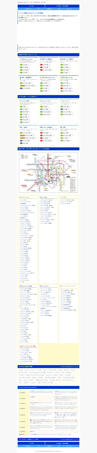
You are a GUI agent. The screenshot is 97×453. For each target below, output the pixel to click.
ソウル (33, 420)
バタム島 (40, 392)
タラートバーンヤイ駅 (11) (46, 290)
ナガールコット (69, 420)
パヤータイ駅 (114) (24, 361)
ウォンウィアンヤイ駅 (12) (46, 216)
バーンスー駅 (23, 290)
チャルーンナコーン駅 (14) (66, 201)
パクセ (37, 414)
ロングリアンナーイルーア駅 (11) (27, 273)
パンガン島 (52, 380)
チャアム (60, 370)
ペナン (43, 407)
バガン (64, 407)
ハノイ (64, 402)
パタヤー (45, 370)
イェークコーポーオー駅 (25, 201)
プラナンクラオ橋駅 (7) (45, 301)
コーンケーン (22, 375)
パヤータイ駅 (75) (24, 237)
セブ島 (63, 396)
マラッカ (33, 408)
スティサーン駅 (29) (24, 301)
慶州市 (38, 421)
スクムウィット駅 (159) (25, 311)
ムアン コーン (36, 415)
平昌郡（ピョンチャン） (37, 422)
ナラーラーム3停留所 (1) (66, 297)
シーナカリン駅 (23, 276)
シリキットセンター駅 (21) (25, 313)
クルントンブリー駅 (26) (46, 214)
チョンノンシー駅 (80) (45, 207)
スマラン (51, 392)
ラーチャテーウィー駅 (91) (25, 239)
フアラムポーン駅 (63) (25, 322)
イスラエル (43, 434)
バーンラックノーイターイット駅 (47, 297)
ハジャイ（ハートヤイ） (29, 380)
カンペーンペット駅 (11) (25, 292)
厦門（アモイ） (74, 415)
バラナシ (34, 428)
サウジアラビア (60, 434)
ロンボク (36, 392)
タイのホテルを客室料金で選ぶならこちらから (69, 366)
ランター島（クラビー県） (50, 377)
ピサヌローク (69, 372)
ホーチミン (60, 402)
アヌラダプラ (72, 428)
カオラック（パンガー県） (37, 377)
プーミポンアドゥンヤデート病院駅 (27, 205)
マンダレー (62, 408)
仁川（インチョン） (48, 420)
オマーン (47, 434)
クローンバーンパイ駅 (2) (46, 288)
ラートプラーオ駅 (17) (25, 297)
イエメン (38, 434)
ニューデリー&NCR (36, 425)
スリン (20, 382)
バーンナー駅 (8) (23, 264)
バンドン (44, 391)
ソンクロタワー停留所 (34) (66, 292)
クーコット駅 (23, 200)
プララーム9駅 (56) (24, 308)
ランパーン (57, 372)
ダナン (65, 404)
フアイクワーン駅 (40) (25, 303)
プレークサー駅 (23, 278)
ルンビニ (63, 421)
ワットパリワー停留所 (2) (66, 301)
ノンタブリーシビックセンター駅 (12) (48, 306)
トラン (20, 380)
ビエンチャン (35, 412)
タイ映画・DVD (28, 8)
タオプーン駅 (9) (23, 288)
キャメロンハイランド (47, 408)
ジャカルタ (37, 391)
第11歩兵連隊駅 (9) (24, 214)
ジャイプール (44, 427)
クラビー (60, 377)
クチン (47, 409)
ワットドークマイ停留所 (66, 302)
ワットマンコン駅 (24, 324)
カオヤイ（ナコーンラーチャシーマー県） (35, 375)
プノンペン (67, 391)
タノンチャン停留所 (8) (66, 295)
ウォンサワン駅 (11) (45, 312)
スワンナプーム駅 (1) (24, 348)
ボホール (57, 398)
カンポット (64, 392)
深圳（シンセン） (60, 414)
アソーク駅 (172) (23, 248)
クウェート (55, 434)
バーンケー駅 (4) (23, 340)
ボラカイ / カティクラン (69, 396)
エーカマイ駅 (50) (24, 253)
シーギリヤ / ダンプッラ (60, 427)
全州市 (46, 421)
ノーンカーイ (33, 382)
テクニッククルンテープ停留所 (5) (68, 294)
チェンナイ (48, 425)
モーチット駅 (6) (23, 228)
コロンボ (61, 425)
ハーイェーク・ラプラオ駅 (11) (26, 226)
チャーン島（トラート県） (24, 377)
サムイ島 (39, 370)
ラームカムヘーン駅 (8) (25, 356)
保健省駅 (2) (43, 308)
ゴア (45, 425)
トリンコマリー (67, 428)
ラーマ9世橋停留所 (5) (65, 304)
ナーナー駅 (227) (23, 246)
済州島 (42, 420)
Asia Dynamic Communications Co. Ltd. (47, 451)
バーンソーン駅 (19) (45, 313)
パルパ (73, 421)
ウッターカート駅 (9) (45, 221)
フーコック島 (69, 404)
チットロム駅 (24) (24, 242)
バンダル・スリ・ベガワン (45, 402)
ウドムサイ (44, 415)
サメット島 (67, 375)
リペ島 (39, 382)
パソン (40, 415)
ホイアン (67, 402)
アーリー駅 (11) (23, 232)
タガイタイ (64, 398)
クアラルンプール (37, 407)
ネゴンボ (72, 425)
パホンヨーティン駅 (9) (25, 296)
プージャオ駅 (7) (23, 269)
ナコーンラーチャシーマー (68, 380)
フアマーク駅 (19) (24, 354)
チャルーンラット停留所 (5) (67, 306)
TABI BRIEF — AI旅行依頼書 (62, 6)
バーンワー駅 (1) (23, 334)
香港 (63, 417)
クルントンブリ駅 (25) (65, 200)
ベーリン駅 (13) (23, 265)
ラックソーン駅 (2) (24, 341)
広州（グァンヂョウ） (69, 412)
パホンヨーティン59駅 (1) (25, 210)
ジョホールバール (39, 408)
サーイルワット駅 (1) (24, 280)
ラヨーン (61, 375)
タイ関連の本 (49, 8)
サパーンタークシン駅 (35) (46, 212)
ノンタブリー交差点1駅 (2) (46, 303)
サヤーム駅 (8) (23, 241)
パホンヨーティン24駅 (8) (25, 225)
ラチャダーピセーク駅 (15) (25, 299)
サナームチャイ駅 (24, 327)
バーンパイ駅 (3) (23, 333)
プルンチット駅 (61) (24, 244)
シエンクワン (48, 414)
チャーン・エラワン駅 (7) (25, 271)
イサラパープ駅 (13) (24, 329)
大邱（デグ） (42, 421)
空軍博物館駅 (23, 203)
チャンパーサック (42, 414)
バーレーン (65, 434)
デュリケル (70, 421)
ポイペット (59, 394)
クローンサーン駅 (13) (65, 203)
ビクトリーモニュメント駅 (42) (26, 235)
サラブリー (26, 382)
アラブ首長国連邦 (33, 434)
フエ (59, 404)
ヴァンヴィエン (33, 414)
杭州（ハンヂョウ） (67, 414)
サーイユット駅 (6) (24, 208)
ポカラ (64, 420)
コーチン (38, 428)
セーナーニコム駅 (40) (25, 221)
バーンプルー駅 (44, 294)
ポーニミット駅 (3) (44, 217)
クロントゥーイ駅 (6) (24, 315)
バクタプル (59, 421)
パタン (66, 421)
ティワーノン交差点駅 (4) (46, 310)
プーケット (33, 370)
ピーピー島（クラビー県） (69, 377)
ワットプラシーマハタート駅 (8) (27, 212)
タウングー (72, 408)
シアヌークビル (73, 391)
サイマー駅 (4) (44, 299)
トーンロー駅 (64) (24, 251)
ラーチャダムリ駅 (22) (45, 203)
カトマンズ (60, 420)
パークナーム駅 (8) (24, 274)
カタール (50, 434)
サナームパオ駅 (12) (24, 233)
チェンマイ (27, 370)
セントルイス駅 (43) (45, 208)
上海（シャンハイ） (60, 412)
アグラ (40, 427)
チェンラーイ (50, 372)
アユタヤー (66, 370)
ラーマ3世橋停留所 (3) (65, 308)
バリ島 (41, 391)
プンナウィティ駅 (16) (25, 260)
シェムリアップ (62, 391)
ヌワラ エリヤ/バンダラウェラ (71, 427)
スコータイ (72, 370)
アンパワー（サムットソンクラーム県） (37, 372)
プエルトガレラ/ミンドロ (65, 399)
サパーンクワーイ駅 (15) (25, 230)
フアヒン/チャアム (52, 370)
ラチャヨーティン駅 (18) (25, 223)
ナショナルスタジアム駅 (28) (47, 200)
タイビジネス (69, 8)
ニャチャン (71, 402)
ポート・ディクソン (42, 409)
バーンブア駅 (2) (23, 216)
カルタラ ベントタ (58, 428)
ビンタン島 (44, 392)
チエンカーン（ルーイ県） (47, 382)
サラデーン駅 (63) (44, 205)
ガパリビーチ (67, 408)
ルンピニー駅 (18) (24, 317)
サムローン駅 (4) (23, 267)
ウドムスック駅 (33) (24, 262)
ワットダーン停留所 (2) (66, 299)
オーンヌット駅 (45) (24, 257)
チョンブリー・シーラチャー (52, 375)
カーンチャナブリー (23, 372)
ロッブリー (58, 380)
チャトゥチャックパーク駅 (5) (26, 294)
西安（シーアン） (67, 415)
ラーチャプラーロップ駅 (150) (26, 359)
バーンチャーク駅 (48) (25, 258)
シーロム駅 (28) (23, 318)
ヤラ (63, 428)
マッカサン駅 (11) (24, 357)
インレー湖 (68, 407)
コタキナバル (47, 407)
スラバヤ (32, 392)
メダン (48, 392)
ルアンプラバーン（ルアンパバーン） (45, 412)
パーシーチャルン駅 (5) (25, 338)
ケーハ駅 (22, 281)
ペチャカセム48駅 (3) (24, 336)
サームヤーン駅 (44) (24, 320)
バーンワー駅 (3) (44, 223)
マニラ (60, 396)
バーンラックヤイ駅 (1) (45, 296)
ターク (63, 372)
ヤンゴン (61, 407)
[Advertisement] (48, 34)
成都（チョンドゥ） (58, 417)
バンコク (21, 370)
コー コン (68, 392)
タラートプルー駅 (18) (45, 219)
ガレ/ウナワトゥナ (66, 425)
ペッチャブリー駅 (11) (24, 309)
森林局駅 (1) (22, 217)
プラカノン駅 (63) (24, 255)
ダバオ (60, 398)
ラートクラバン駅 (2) (24, 350)
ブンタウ (74, 404)
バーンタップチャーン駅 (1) (26, 352)
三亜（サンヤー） (60, 415)
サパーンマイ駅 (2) (24, 207)
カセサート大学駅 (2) (24, 219)
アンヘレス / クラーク (71, 398)
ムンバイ (42, 425)
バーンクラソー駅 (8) (45, 304)
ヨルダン (69, 434)
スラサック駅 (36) (44, 210)
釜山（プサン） (38, 420)
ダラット (62, 404)
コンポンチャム (73, 392)
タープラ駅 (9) (23, 331)
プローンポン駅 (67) (24, 249)
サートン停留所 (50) (65, 290)
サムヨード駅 (23, 325)
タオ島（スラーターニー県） (42, 380)
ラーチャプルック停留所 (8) (67, 310)
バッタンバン (59, 392)
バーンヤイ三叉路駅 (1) (45, 292)
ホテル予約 (31, 6)
